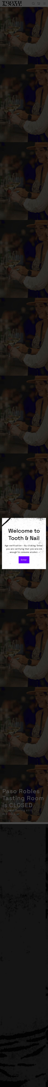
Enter (24, 560)
